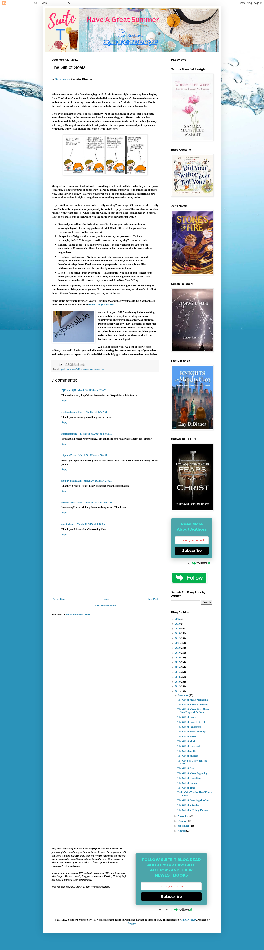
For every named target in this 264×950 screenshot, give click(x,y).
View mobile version (105, 605)
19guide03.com (69, 455)
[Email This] (67, 364)
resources (99, 369)
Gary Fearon (62, 79)
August (182, 830)
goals (63, 369)
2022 (177, 638)
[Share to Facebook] (79, 364)
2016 (177, 667)
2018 (177, 657)
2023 (177, 633)
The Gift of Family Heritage (191, 731)
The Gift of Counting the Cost (193, 800)
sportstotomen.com (71, 433)
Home (106, 599)
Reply (64, 400)
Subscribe (192, 550)
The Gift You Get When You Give (192, 762)
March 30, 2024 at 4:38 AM (92, 455)
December (183, 695)
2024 (177, 628)
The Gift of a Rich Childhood (192, 704)
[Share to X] (75, 364)
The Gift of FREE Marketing (192, 700)
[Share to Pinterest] (83, 364)
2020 (177, 648)
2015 (177, 672)
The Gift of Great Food (189, 778)
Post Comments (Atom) (78, 614)
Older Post (152, 599)
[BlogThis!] (71, 364)
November (183, 816)
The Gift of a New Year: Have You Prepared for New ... (193, 710)
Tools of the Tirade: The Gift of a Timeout (194, 794)
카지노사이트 (68, 390)
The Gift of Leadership (189, 727)
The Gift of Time (186, 787)
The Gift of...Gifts (186, 751)
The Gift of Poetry (186, 736)
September (184, 825)
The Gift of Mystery (187, 755)
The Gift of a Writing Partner (192, 810)
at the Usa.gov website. (101, 304)
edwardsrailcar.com (71, 502)
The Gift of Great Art (188, 746)
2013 (177, 681)
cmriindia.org (68, 524)
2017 (177, 662)
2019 (177, 652)
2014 (177, 677)
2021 (177, 643)
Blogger (132, 923)
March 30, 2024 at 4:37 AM (92, 390)
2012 (177, 686)
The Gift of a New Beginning (192, 773)
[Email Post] (60, 364)
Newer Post (59, 599)
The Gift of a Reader (188, 805)
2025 (177, 623)
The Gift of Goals (186, 717)
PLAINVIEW (189, 920)
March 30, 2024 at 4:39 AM (97, 502)
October (182, 821)
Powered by (182, 563)
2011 (177, 691)
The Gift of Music (186, 741)
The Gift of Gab (185, 768)
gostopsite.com (69, 412)
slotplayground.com (71, 480)
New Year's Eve (74, 369)
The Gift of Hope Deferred (191, 722)
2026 (177, 619)
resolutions (88, 369)
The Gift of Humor (187, 783)
